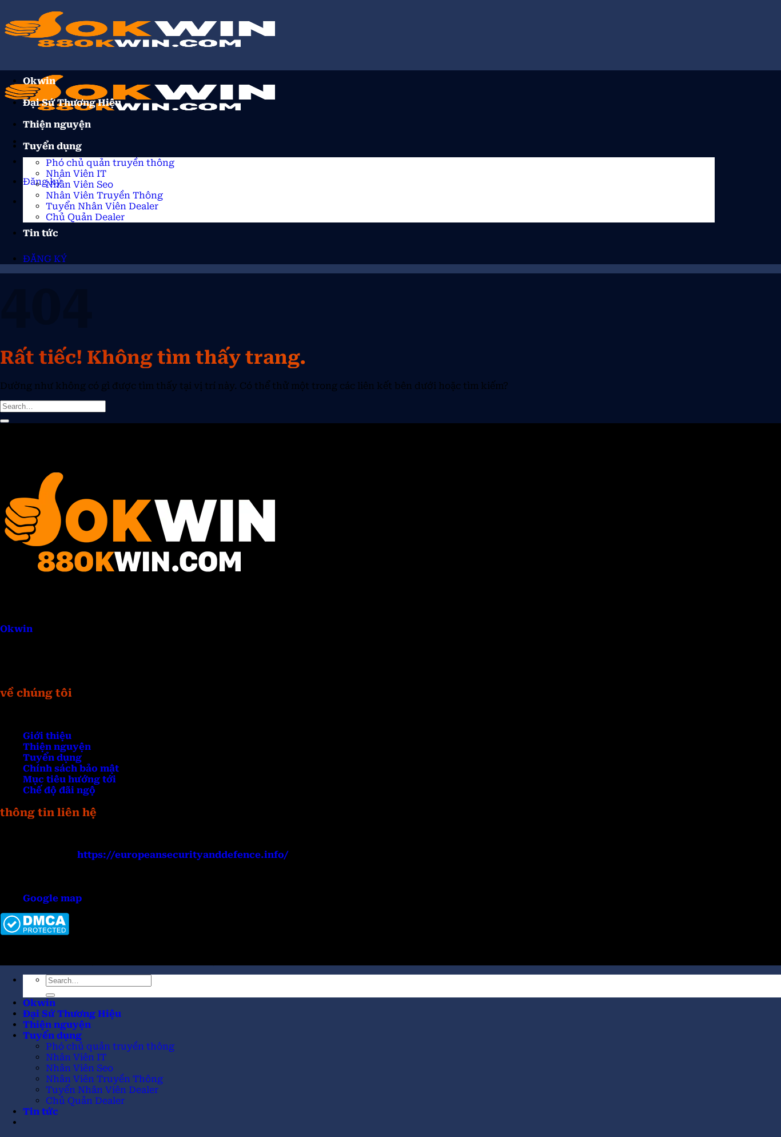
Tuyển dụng (52, 146)
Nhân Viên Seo (79, 184)
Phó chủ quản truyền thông (110, 162)
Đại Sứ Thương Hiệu (72, 102)
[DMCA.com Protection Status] (34, 932)
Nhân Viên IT (76, 173)
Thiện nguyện (57, 124)
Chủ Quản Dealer (85, 217)
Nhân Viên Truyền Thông (104, 195)
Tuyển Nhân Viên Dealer (102, 206)
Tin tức (40, 233)
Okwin (39, 80)
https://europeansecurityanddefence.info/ (183, 854)
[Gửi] (4, 421)
